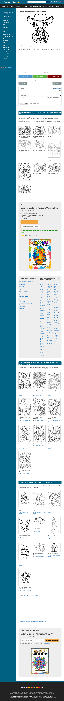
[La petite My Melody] (24, 560)
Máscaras (49, 322)
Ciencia (41, 321)
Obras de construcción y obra (49, 341)
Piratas (55, 284)
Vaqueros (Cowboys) (34, 10)
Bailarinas (42, 303)
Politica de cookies (49, 683)
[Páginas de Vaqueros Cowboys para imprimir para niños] (19, 621)
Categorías (18, 6)
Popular (25, 6)
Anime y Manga (22, 301)
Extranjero (42, 355)
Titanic (55, 331)
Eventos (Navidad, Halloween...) (26, 281)
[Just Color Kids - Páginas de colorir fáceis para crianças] (32, 687)
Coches (41, 325)
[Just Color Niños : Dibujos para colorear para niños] (11, 1)
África (41, 284)
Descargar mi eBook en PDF (29, 222)
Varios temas (22, 284)
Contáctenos (35, 683)
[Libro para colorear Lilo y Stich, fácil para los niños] (24, 585)
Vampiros (56, 340)
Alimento (42, 287)
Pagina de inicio (4, 6)
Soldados (56, 322)
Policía (55, 289)
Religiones (21, 308)
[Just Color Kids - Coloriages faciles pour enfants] (27, 687)
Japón (48, 304)
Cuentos (42, 326)
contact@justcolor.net (48, 696)
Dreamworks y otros (23, 294)
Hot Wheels (49, 297)
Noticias (11, 6)
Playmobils (56, 287)
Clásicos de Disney (23, 291)
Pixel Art (55, 286)
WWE (55, 345)
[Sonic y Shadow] (54, 507)
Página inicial (21, 10)
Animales (21, 286)
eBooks (57, 6)
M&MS (48, 317)
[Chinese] (39, 687)
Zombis (55, 346)
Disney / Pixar (22, 293)
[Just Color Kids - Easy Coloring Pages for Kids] (23, 687)
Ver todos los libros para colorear (30, 226)
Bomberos (42, 312)
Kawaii (48, 307)
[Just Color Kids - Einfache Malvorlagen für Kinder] (37, 687)
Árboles (41, 291)
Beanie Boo (42, 310)
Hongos (48, 296)
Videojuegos (22, 306)
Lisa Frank (49, 316)
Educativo (21, 288)
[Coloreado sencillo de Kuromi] (24, 533)
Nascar (48, 334)
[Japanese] (42, 687)
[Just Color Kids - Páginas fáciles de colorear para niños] (29, 687)
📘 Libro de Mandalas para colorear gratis (6, 68)
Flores (48, 282)
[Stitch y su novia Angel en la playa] (39, 507)
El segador (42, 339)
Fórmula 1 (49, 284)
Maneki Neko (50, 321)
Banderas (42, 308)
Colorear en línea (49, 6)
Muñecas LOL (50, 332)
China (41, 320)
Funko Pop (49, 286)
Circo (41, 323)
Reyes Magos (57, 300)
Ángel (41, 289)
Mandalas (21, 283)
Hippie (48, 294)
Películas (21, 298)
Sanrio (55, 313)
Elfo (41, 341)
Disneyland (42, 336)
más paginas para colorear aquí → (31, 595)
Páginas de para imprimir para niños (33, 621)
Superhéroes (22, 299)
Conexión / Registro (55, 1)
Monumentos (50, 330)
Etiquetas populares (28, 683)
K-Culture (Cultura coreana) (25, 303)
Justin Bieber (50, 306)
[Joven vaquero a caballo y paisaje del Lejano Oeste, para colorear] (54, 171)
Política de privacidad (46, 643)
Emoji (41, 343)
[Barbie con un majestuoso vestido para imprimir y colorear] (54, 533)
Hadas (48, 292)
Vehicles (56, 341)
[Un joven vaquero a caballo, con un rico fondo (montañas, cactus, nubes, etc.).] (24, 193)
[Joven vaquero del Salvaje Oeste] (39, 134)
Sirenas (55, 320)
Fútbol (48, 287)
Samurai (55, 310)
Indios (48, 299)
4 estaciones (43, 282)
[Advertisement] (40, 61)
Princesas (56, 291)
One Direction (50, 343)
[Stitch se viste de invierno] (54, 551)
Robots (55, 305)
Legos (48, 314)
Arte (20, 289)
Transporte (56, 335)
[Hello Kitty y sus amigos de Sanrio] (24, 507)
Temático (26, 10)
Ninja (48, 335)
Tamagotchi (56, 330)
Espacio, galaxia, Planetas (42, 353)
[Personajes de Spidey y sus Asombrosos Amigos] (39, 551)
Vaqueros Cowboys (56, 88)
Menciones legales (41, 683)
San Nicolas (56, 312)
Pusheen (56, 292)
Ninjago (48, 337)
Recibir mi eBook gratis (52, 640)
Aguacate (42, 286)
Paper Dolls (56, 282)
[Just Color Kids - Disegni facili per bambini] (34, 687)
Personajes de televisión (24, 296)
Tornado (55, 333)
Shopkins (56, 315)
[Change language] (62, 2)
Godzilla (49, 289)
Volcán (55, 343)
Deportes (42, 331)
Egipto (41, 338)
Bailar (41, 302)
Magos (48, 319)
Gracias (48, 291)
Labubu (48, 312)
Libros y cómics (22, 304)
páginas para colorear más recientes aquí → (33, 477)
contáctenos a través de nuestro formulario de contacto (22, 696)
